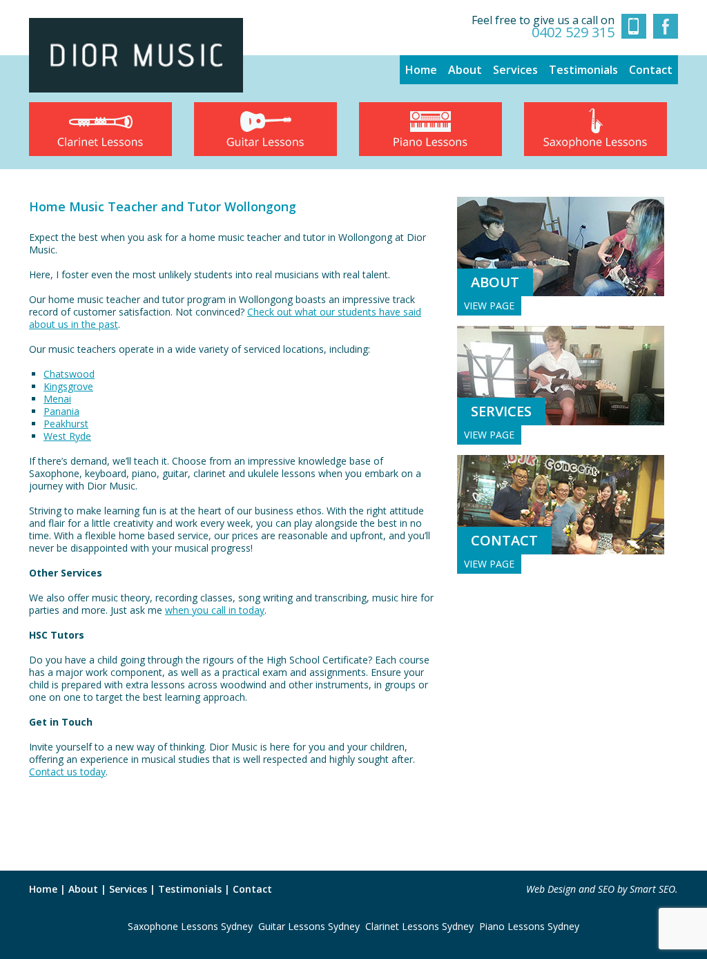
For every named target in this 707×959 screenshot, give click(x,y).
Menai (57, 398)
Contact (650, 69)
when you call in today (214, 610)
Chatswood (69, 373)
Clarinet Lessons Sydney (419, 926)
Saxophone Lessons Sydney (190, 926)
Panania (61, 411)
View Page (489, 305)
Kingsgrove (68, 386)
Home (421, 69)
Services (515, 69)
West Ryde (67, 436)
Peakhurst (65, 423)
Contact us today (67, 771)
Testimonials (583, 69)
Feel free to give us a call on (543, 26)
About (465, 69)
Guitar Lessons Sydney (309, 926)
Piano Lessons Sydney (529, 926)
